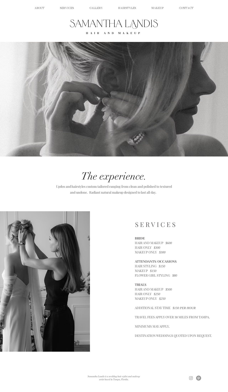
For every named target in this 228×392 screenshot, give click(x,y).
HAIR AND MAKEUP (114, 33)
